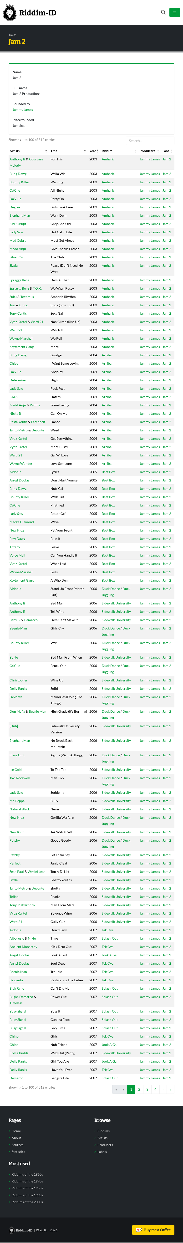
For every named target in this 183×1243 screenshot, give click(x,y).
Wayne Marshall (21, 338)
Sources (17, 1145)
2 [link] (139, 1089)
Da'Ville (15, 199)
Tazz (12, 305)
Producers (105, 1145)
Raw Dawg (17, 539)
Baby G (15, 620)
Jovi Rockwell (20, 778)
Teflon (14, 897)
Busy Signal (18, 1011)
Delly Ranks (18, 688)
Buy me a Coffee (157, 1230)
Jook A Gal (109, 955)
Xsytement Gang (22, 347)
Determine (17, 380)
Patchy (35, 405)
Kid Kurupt (18, 224)
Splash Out (110, 938)
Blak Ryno (17, 988)
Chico (23, 305)
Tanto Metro (19, 430)
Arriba (107, 355)
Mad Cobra (18, 240)
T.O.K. (37, 288)
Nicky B (15, 413)
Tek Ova (107, 930)
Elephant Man (20, 215)
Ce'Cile (15, 190)
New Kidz (17, 530)
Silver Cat (17, 257)
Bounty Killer (19, 182)
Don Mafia (17, 711)
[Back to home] (29, 12)
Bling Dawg (18, 174)
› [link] (163, 1089)
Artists (102, 1138)
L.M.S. (14, 397)
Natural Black (20, 809)
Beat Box (108, 472)
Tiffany (15, 547)
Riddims (103, 1131)
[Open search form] (163, 12)
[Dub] (14, 726)
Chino (14, 1036)
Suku (13, 297)
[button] (46, 150)
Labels (102, 1152)
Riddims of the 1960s (27, 1174)
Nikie (32, 938)
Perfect (15, 863)
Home (16, 1131)
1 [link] (131, 1089)
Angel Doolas (19, 480)
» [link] (170, 1089)
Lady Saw (16, 232)
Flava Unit (17, 755)
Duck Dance (111, 589)
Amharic (108, 159)
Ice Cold (16, 769)
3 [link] (147, 1089)
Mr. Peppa (17, 801)
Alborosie (17, 938)
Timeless (16, 1003)
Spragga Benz (19, 280)
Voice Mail (17, 555)
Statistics (18, 1152)
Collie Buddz (19, 1053)
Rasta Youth (18, 422)
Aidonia (15, 472)
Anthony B (17, 159)
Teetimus (27, 297)
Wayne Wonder (21, 463)
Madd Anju (18, 249)
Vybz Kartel (18, 322)
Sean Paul (17, 872)
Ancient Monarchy (23, 947)
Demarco (31, 620)
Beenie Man (18, 628)
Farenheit (38, 422)
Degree (15, 207)
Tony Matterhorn (22, 905)
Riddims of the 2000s (27, 1202)
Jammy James (150, 159)
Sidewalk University (116, 603)
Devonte (37, 430)
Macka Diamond (22, 522)
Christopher (19, 680)
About (16, 1138)
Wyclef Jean (37, 872)
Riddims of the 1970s (27, 1181)
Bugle (14, 657)
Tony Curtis (18, 313)
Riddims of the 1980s (27, 1188)
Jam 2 (167, 159)
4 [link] (155, 1089)
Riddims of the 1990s (27, 1195)
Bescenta (16, 980)
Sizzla (14, 265)
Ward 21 (37, 322)
